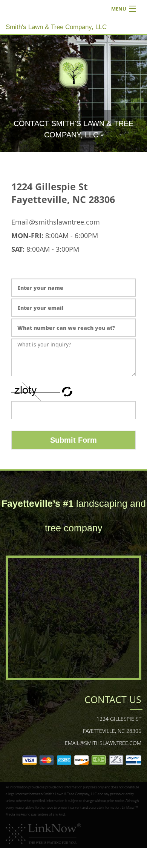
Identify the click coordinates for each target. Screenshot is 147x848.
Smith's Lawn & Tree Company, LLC (56, 27)
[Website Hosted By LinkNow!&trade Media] (43, 833)
